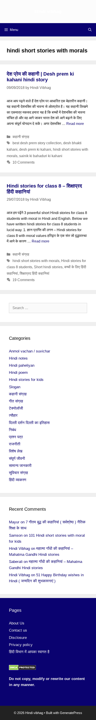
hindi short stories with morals (36, 261)
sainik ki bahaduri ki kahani (40, 156)
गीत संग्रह (16, 401)
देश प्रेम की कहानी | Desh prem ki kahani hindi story (40, 76)
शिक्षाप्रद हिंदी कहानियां (34, 273)
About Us (16, 623)
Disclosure (18, 638)
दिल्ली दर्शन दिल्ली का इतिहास (29, 423)
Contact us (18, 630)
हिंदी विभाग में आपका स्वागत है (29, 652)
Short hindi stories (48, 267)
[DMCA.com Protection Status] (22, 669)
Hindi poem (18, 372)
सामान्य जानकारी (20, 466)
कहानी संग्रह (21, 137)
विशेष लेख (15, 451)
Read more (75, 124)
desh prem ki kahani (35, 149)
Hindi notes (18, 358)
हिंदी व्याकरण (17, 480)
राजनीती (14, 444)
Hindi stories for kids (26, 380)
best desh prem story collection (37, 143)
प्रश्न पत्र (16, 437)
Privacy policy (21, 645)
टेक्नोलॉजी (16, 408)
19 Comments (24, 280)
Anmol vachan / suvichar (29, 351)
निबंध (12, 430)
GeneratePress (71, 713)
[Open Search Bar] (90, 29)
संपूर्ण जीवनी (17, 458)
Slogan (14, 387)
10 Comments (24, 162)
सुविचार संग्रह (18, 473)
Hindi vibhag (48, 11)
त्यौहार (13, 415)
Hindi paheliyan (21, 365)
